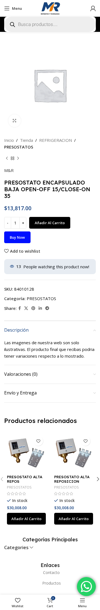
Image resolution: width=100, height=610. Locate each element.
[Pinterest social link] (33, 308)
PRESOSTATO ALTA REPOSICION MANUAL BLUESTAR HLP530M (72, 483)
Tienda (26, 140)
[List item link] (50, 573)
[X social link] (26, 308)
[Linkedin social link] (40, 308)
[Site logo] (50, 8)
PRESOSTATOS (18, 147)
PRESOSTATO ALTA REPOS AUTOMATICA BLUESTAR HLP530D (25, 483)
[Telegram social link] (47, 308)
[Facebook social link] (19, 308)
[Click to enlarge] (14, 120)
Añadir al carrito (50, 222)
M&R (9, 170)
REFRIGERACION (55, 140)
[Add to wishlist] (38, 441)
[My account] (93, 8)
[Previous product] (7, 158)
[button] (26, 519)
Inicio (9, 140)
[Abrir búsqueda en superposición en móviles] (50, 24)
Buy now (17, 237)
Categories (16, 547)
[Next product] (18, 158)
